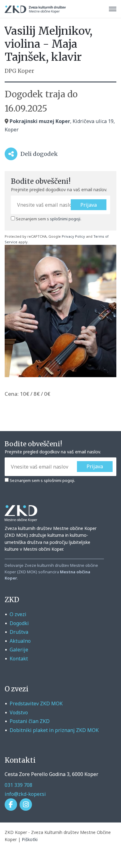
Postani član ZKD (30, 721)
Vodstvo (19, 712)
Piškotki (30, 839)
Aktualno (20, 640)
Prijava (88, 204)
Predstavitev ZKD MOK (36, 703)
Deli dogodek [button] (34, 155)
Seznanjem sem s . (48, 219)
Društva (19, 631)
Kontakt (19, 658)
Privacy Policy (73, 236)
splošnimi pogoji (65, 219)
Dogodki (19, 623)
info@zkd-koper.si (25, 794)
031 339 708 (18, 785)
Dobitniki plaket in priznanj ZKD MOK (54, 730)
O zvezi (18, 614)
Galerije (19, 649)
